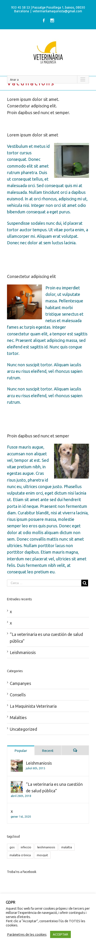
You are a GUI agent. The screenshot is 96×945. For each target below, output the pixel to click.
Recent (48, 751)
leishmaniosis (46, 847)
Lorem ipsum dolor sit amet (32, 134)
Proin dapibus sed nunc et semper (38, 435)
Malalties (18, 717)
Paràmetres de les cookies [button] (27, 934)
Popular (20, 751)
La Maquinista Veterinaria (33, 706)
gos (12, 847)
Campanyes (20, 683)
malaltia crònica (20, 855)
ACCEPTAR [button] (60, 934)
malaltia (66, 847)
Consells (18, 694)
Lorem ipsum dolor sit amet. (33, 99)
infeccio (26, 847)
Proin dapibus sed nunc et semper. (38, 112)
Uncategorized (23, 729)
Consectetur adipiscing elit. (32, 105)
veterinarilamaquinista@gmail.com (57, 11)
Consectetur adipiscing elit (31, 276)
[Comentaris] (75, 750)
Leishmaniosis (23, 652)
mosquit (42, 855)
